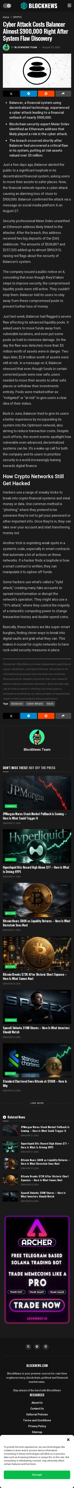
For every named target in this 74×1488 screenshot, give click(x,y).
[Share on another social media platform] (63, 94)
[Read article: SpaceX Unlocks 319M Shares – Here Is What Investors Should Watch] (37, 1007)
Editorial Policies (37, 1415)
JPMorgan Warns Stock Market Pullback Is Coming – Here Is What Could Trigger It (34, 816)
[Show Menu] (69, 5)
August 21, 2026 (12, 823)
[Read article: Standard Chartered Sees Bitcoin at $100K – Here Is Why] (37, 1060)
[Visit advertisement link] (37, 1270)
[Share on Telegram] (28, 94)
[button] (68, 1440)
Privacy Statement (47, 1483)
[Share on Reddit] (46, 94)
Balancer (17, 703)
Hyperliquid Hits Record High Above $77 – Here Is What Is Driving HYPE (36, 869)
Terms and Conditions (37, 1420)
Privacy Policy (37, 1426)
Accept (37, 1475)
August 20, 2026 (12, 984)
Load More (37, 1103)
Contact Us (37, 1409)
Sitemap (37, 1432)
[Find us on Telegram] (37, 1347)
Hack (50, 703)
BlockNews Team (25, 47)
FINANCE (11, 806)
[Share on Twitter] (11, 94)
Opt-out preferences (25, 1483)
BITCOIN (10, 913)
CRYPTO (17, 17)
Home (6, 17)
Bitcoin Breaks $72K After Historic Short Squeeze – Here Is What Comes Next (35, 976)
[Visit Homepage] (39, 5)
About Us (37, 1403)
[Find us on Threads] (46, 1347)
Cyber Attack (35, 703)
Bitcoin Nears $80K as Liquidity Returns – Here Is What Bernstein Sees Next (36, 923)
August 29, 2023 (51, 47)
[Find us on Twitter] (28, 1347)
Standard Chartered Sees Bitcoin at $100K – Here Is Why (35, 1083)
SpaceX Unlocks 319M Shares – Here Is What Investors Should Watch (36, 1030)
